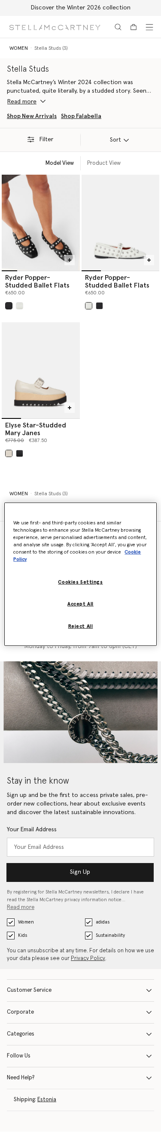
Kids (22, 935)
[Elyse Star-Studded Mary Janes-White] (41, 370)
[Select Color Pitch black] (8, 305)
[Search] (118, 27)
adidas (102, 922)
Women (26, 922)
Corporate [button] (20, 1012)
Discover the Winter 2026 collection (81, 8)
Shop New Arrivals (32, 116)
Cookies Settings (80, 582)
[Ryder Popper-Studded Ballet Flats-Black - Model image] (41, 222)
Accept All (80, 604)
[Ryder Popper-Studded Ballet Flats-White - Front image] (121, 222)
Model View (60, 163)
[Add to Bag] (69, 260)
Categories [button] (20, 1034)
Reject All (80, 626)
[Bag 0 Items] (133, 27)
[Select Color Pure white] (19, 305)
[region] (80, 574)
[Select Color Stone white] (8, 453)
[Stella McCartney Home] (54, 26)
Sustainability (110, 935)
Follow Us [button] (18, 1056)
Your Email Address (32, 830)
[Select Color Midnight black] (19, 453)
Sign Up (80, 872)
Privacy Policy (88, 958)
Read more (20, 907)
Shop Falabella (81, 116)
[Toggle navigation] (149, 27)
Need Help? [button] (21, 1078)
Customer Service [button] (29, 990)
